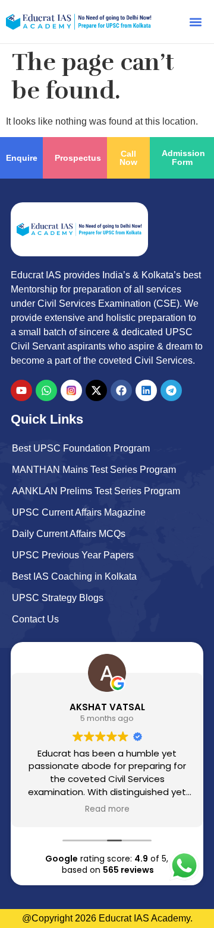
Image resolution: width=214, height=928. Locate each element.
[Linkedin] (146, 390)
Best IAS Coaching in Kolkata (74, 576)
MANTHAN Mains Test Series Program (94, 470)
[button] (195, 21)
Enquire (21, 158)
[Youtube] (21, 390)
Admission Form (183, 157)
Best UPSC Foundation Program (81, 448)
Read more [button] (107, 809)
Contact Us (35, 619)
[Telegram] (171, 390)
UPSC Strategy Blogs (57, 598)
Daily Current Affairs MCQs (68, 534)
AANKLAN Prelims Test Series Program (96, 491)
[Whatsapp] (46, 390)
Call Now (128, 158)
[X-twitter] (96, 390)
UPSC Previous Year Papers (73, 555)
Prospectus (78, 158)
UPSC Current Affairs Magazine (79, 512)
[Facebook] (121, 390)
